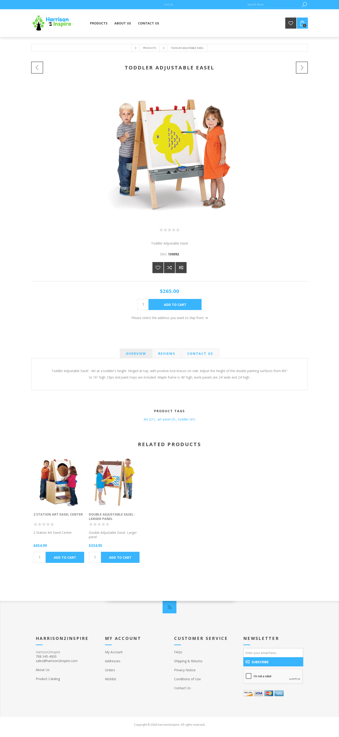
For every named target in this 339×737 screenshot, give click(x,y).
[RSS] (169, 607)
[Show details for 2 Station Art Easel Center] (58, 482)
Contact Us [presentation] (200, 353)
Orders (110, 670)
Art (146, 419)
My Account (114, 652)
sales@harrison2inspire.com (56, 661)
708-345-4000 (46, 656)
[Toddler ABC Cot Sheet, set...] (37, 68)
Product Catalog (48, 679)
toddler (183, 419)
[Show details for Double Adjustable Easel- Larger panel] (114, 482)
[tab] (136, 353)
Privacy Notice (185, 670)
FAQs (178, 652)
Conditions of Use (187, 679)
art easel (164, 419)
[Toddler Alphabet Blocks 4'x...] (302, 68)
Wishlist (110, 679)
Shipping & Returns (188, 661)
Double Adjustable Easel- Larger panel (112, 516)
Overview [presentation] (136, 353)
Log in (168, 4)
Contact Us (182, 688)
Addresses (112, 661)
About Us (43, 670)
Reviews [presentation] (166, 353)
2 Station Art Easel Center (58, 514)
